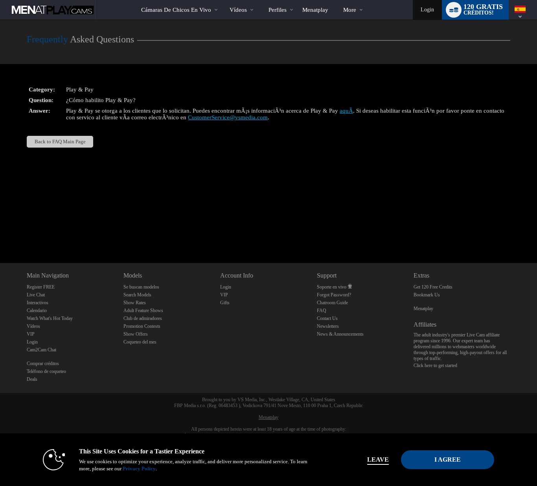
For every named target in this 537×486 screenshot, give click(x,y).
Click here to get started (435, 365)
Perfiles (277, 10)
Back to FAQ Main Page (60, 141)
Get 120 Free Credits (433, 287)
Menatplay (423, 308)
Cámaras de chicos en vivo (176, 10)
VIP (31, 334)
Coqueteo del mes (139, 342)
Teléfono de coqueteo (46, 371)
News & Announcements (340, 334)
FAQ (321, 310)
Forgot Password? (334, 295)
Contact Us (327, 318)
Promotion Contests (141, 326)
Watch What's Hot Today (50, 318)
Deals (32, 379)
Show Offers (135, 334)
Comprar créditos (43, 363)
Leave (378, 459)
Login (427, 10)
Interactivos (37, 302)
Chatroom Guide (332, 302)
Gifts (225, 302)
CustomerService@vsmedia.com (228, 117)
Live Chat (36, 295)
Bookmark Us (427, 295)
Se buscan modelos (141, 287)
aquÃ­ (346, 111)
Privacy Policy (139, 468)
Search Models (137, 295)
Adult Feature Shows (143, 310)
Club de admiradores (142, 318)
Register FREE (41, 287)
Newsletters (328, 326)
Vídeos (238, 10)
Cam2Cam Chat (41, 350)
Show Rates (134, 302)
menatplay (315, 10)
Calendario (37, 310)
